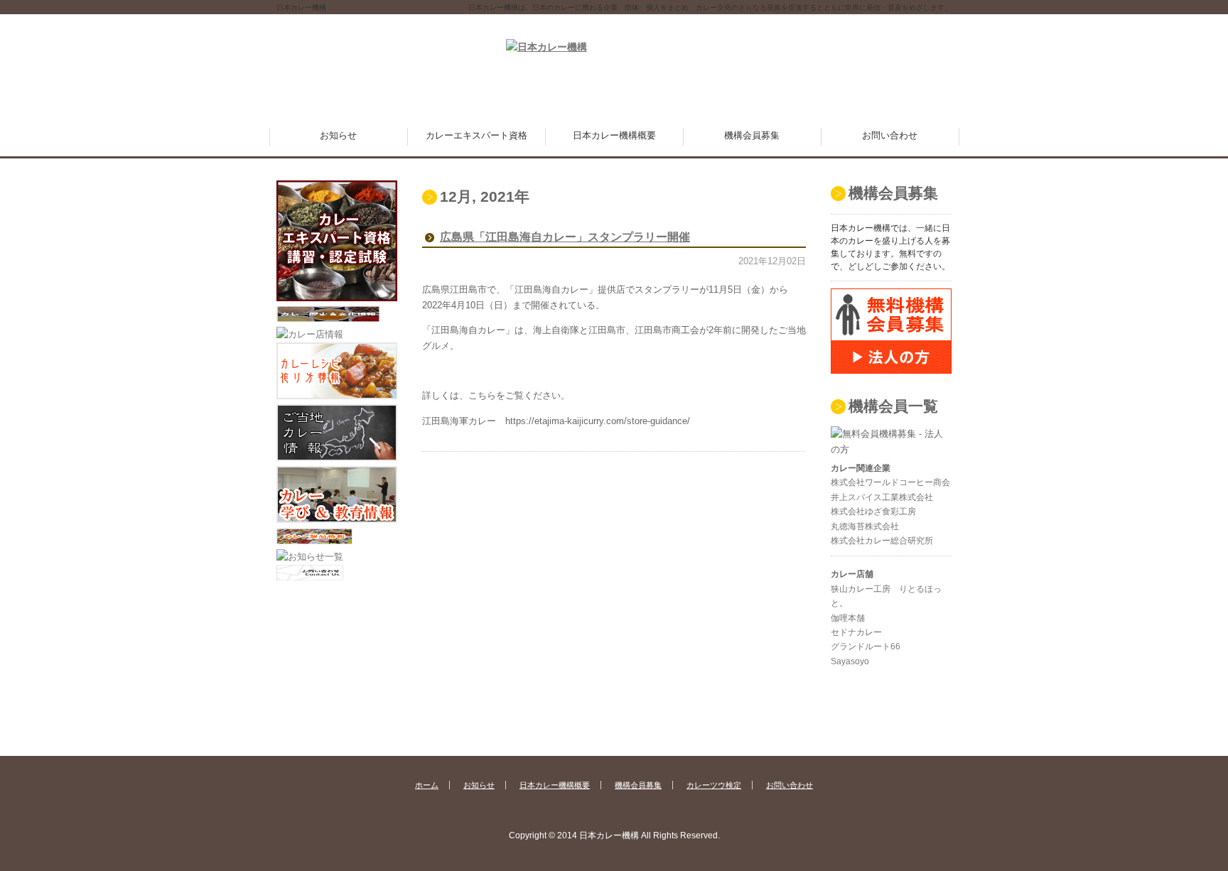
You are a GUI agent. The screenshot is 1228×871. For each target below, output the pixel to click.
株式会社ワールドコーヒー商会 (890, 482)
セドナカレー (856, 632)
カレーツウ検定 (713, 785)
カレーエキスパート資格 (476, 135)
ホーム (426, 785)
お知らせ (338, 135)
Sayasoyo (850, 661)
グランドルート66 (865, 646)
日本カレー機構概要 (614, 135)
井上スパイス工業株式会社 (882, 497)
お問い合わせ (889, 135)
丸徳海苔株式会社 (865, 526)
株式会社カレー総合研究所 (882, 541)
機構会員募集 (752, 135)
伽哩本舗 (848, 618)
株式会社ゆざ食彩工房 (873, 511)
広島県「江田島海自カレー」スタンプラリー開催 (565, 237)
